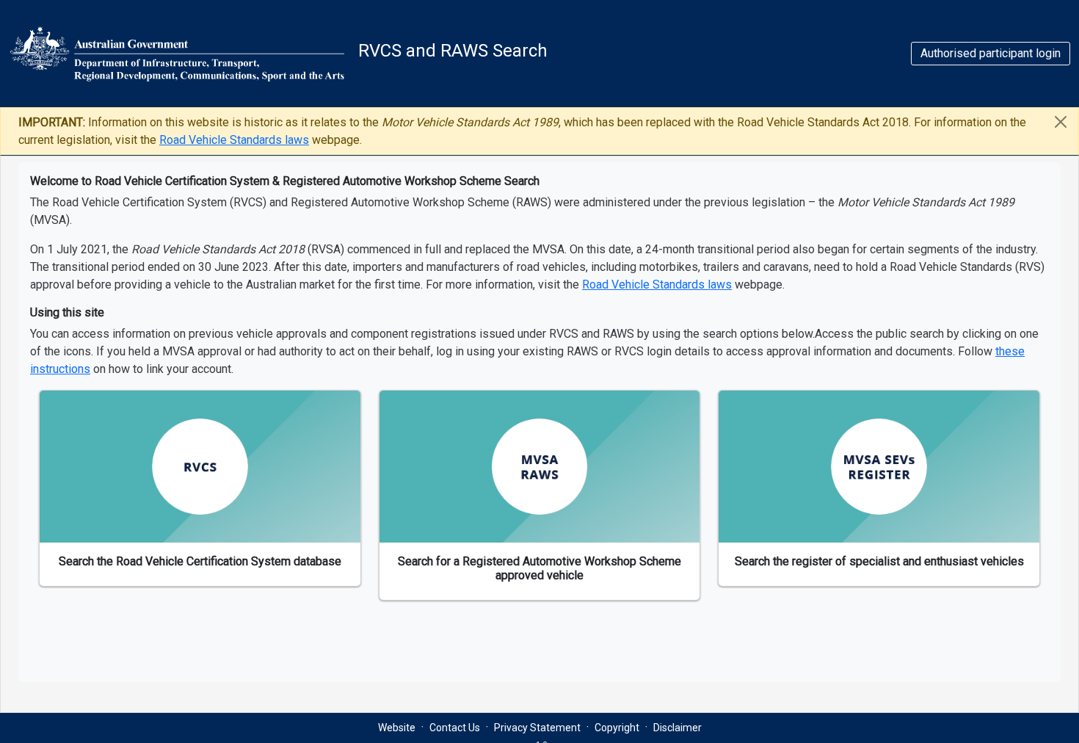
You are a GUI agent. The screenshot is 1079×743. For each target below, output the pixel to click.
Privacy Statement (537, 727)
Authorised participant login (990, 53)
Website (396, 727)
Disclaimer (677, 727)
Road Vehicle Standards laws (234, 140)
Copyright (617, 727)
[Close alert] (1060, 121)
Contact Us (454, 727)
